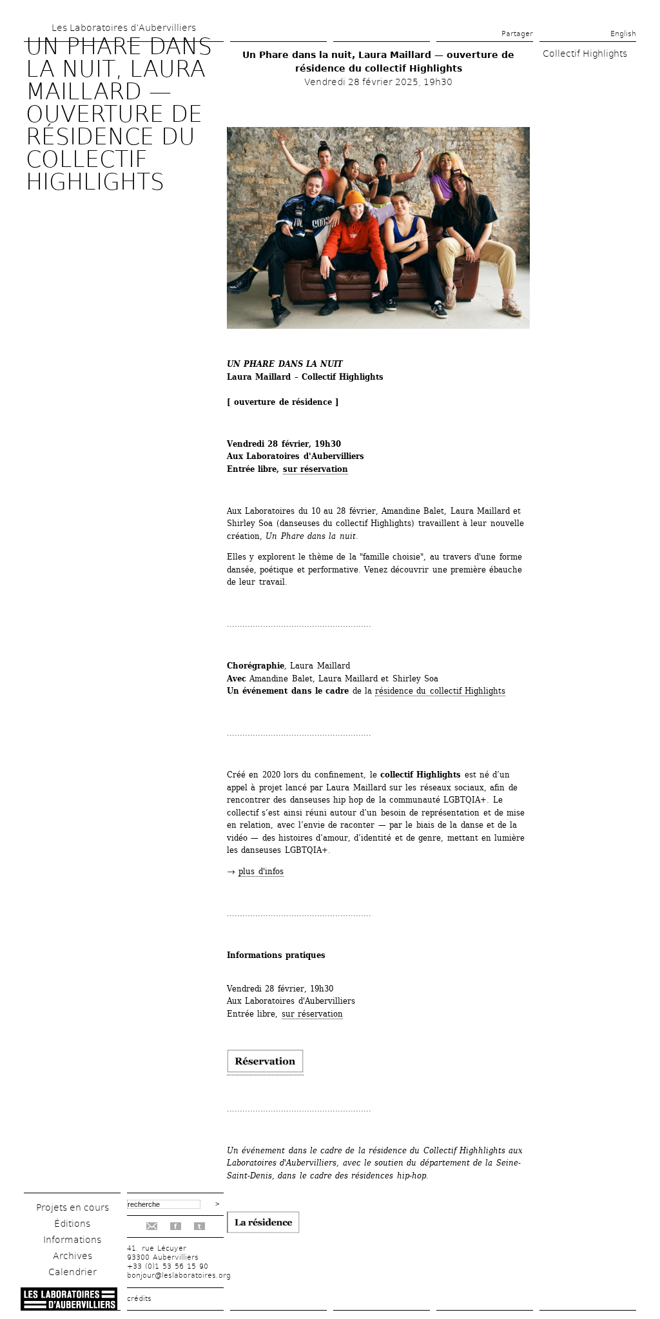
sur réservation (315, 469)
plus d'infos (260, 871)
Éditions (72, 1223)
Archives (72, 1256)
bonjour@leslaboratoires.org (179, 1275)
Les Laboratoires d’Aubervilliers (124, 28)
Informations (72, 1240)
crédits (139, 1299)
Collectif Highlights (585, 53)
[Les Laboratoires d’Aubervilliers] (69, 1307)
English (623, 34)
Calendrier (72, 1272)
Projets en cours (72, 1207)
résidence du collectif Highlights (440, 691)
